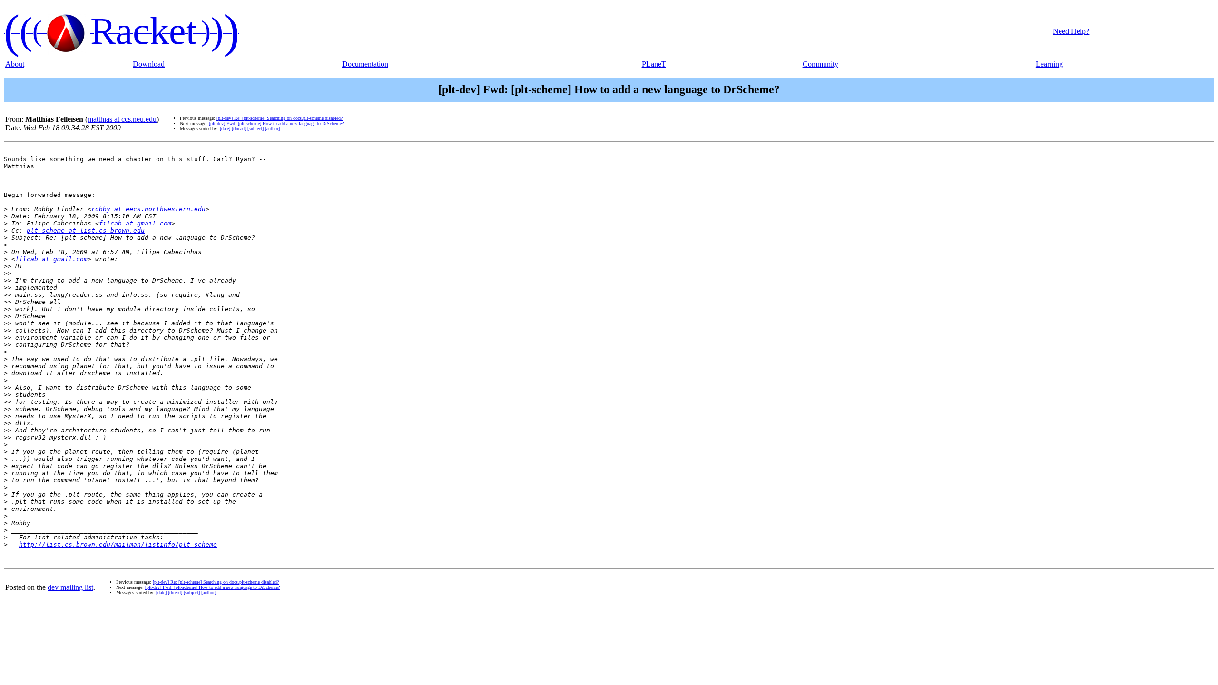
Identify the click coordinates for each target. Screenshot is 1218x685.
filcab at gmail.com (135, 223)
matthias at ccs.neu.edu (122, 119)
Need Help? (1071, 31)
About (14, 64)
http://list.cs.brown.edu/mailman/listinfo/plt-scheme (118, 544)
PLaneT (654, 64)
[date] (225, 128)
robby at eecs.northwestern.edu (148, 209)
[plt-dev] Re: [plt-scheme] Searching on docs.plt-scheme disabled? (279, 118)
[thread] (239, 128)
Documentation (365, 64)
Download (149, 64)
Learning (1049, 64)
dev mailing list (70, 587)
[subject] (255, 128)
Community (820, 64)
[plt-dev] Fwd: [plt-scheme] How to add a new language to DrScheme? (276, 123)
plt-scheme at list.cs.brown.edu (86, 230)
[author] (272, 128)
